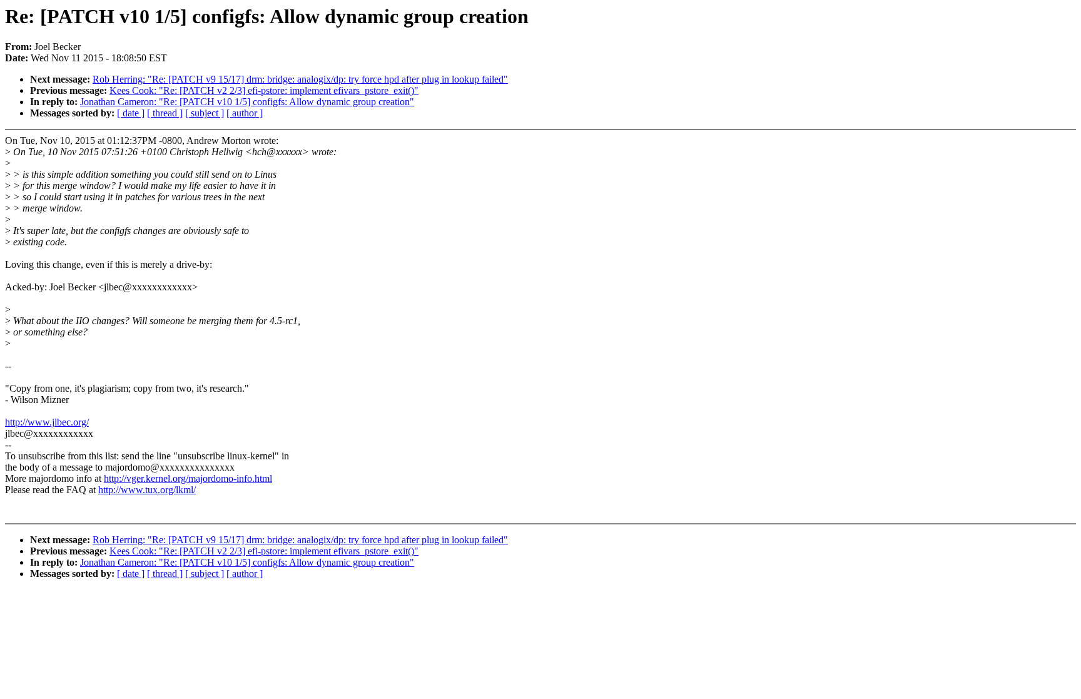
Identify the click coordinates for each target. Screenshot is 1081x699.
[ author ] (244, 113)
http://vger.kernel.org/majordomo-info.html (188, 478)
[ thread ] (165, 113)
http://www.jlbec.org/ (47, 422)
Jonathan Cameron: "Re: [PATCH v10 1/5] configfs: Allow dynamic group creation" (247, 101)
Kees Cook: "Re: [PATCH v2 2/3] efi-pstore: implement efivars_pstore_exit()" (264, 90)
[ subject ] (204, 113)
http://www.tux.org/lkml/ (147, 489)
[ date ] (131, 113)
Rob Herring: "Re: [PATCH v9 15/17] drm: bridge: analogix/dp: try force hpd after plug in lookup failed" (300, 79)
